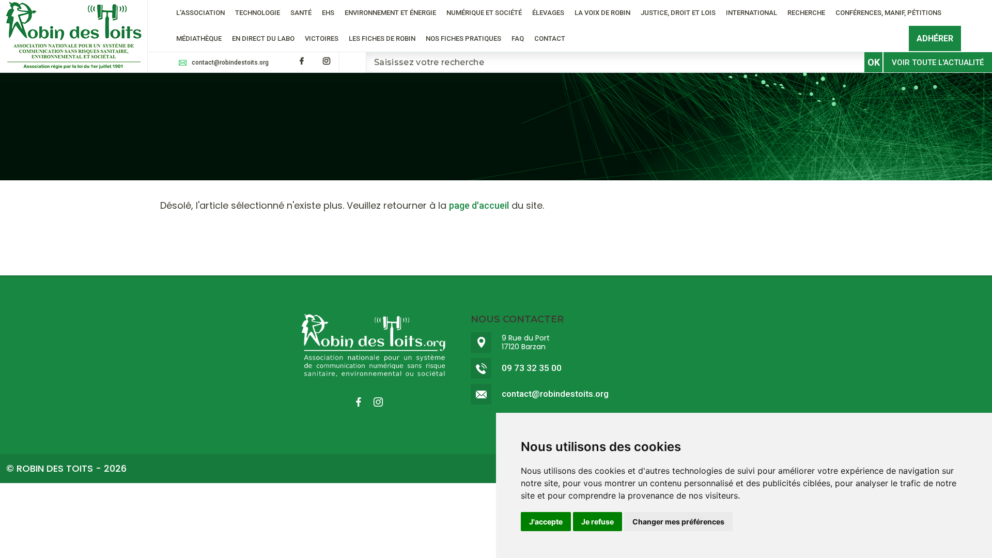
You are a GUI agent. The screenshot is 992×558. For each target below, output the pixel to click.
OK (873, 62)
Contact (549, 38)
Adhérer (935, 38)
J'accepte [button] (546, 521)
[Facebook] (301, 61)
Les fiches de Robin (382, 38)
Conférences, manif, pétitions (888, 13)
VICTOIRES (321, 38)
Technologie (257, 13)
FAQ (518, 38)
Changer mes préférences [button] (678, 521)
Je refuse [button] (597, 521)
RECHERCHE (806, 13)
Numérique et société (484, 13)
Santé (301, 13)
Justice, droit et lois (678, 13)
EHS (328, 13)
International (751, 13)
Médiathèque (199, 38)
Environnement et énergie (390, 13)
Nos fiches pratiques (463, 38)
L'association (200, 13)
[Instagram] (326, 61)
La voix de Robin (602, 13)
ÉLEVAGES (548, 13)
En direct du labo (263, 38)
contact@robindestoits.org (230, 62)
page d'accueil (479, 205)
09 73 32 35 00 (532, 368)
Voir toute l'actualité (938, 62)
